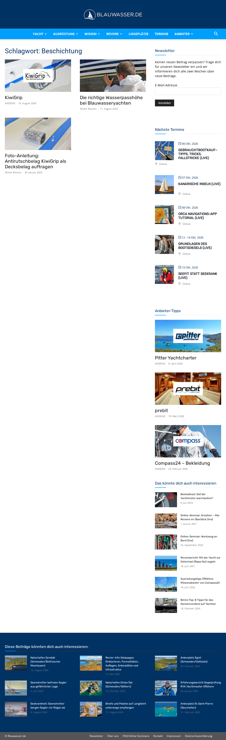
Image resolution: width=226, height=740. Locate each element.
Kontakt (158, 736)
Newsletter (96, 736)
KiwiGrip (14, 97)
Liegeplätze (139, 34)
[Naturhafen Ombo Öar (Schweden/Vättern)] (91, 688)
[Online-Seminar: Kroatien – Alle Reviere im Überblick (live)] (166, 521)
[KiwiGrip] (38, 75)
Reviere (112, 34)
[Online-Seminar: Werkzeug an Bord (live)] (166, 542)
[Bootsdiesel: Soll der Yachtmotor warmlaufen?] (166, 499)
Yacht (38, 34)
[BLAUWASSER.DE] (113, 14)
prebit (161, 410)
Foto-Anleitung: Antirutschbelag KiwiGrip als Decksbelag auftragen (35, 161)
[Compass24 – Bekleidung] (188, 441)
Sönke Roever (88, 108)
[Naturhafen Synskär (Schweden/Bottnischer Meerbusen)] (16, 663)
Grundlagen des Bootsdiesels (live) (195, 246)
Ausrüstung (64, 34)
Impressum (174, 736)
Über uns (113, 736)
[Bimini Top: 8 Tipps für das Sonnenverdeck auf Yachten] (166, 605)
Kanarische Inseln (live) (199, 184)
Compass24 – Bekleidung (182, 463)
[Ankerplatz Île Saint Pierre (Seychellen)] (166, 709)
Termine (161, 34)
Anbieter (182, 34)
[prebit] (188, 388)
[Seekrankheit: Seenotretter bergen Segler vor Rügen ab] (16, 709)
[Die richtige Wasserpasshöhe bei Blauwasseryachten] (113, 75)
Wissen (90, 34)
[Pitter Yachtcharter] (188, 336)
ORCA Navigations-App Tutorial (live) (197, 216)
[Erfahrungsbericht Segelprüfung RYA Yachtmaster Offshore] (166, 688)
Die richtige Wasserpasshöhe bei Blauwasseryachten (111, 100)
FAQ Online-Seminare (136, 736)
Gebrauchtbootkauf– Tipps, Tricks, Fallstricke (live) (197, 154)
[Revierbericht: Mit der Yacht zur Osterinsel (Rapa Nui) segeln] (166, 563)
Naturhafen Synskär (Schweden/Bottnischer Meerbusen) (45, 661)
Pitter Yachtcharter (175, 358)
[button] (216, 34)
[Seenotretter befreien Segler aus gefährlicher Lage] (16, 688)
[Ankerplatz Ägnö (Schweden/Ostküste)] (166, 663)
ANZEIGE (10, 103)
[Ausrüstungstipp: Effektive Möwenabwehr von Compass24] (166, 584)
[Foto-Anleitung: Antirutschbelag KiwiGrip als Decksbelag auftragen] (38, 134)
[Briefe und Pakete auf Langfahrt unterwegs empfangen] (91, 709)
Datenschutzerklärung (198, 736)
